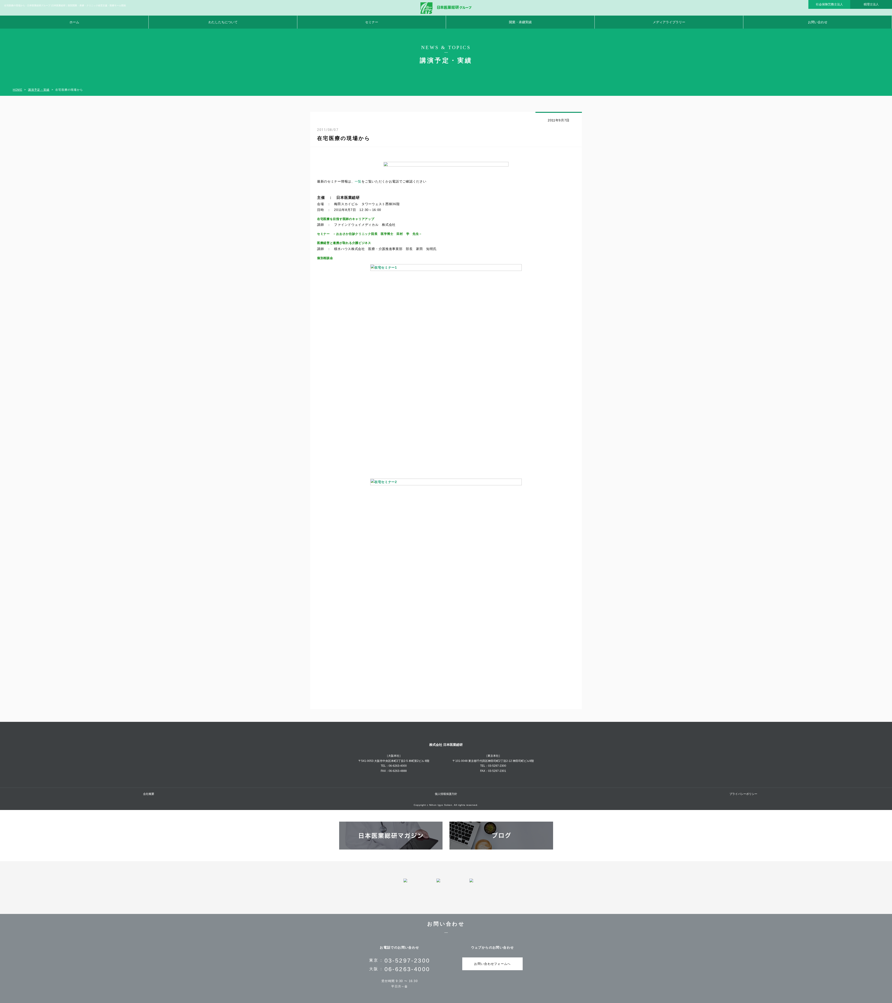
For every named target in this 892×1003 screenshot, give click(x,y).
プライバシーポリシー (743, 794)
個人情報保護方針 (446, 794)
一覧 (358, 181)
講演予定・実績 (38, 89)
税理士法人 (871, 4)
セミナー (371, 22)
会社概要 (148, 794)
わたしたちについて (223, 22)
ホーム (74, 22)
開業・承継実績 (520, 22)
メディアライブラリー (669, 22)
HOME (17, 89)
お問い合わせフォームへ (492, 964)
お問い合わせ (817, 22)
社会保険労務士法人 (829, 4)
